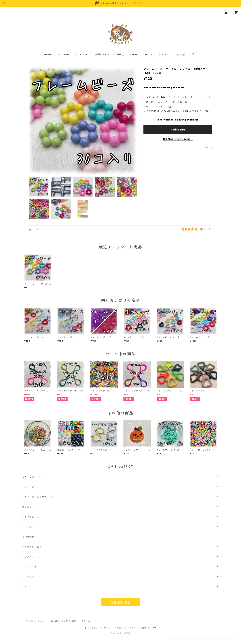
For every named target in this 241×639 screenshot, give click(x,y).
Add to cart (178, 129)
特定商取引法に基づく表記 (63, 621)
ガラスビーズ (29, 506)
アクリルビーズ (30, 516)
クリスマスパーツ (31, 556)
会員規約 (85, 621)
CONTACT (164, 54)
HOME (48, 54)
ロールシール (29, 566)
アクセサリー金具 (31, 546)
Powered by (117, 633)
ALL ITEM (63, 54)
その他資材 (28, 536)
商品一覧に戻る (120, 602)
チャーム (27, 586)
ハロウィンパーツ (31, 576)
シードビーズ (29, 526)
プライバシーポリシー (35, 621)
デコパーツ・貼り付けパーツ (38, 496)
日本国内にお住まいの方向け (178, 139)
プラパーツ (28, 486)
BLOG (148, 54)
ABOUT (134, 54)
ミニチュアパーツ (31, 476)
